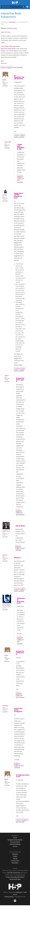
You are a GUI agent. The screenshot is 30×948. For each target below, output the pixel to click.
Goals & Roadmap (15, 844)
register (10, 67)
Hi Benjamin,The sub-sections (19, 77)
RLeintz (4, 555)
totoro (7, 375)
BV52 (4, 80)
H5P (15, 887)
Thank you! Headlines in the (20, 146)
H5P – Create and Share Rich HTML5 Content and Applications (15, 2)
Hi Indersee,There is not (22, 775)
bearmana (6, 531)
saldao (4, 195)
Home (15, 838)
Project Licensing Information (15, 877)
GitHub (15, 858)
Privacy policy (9, 897)
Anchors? (17, 558)
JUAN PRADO (6, 605)
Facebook (15, 854)
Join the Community (14, 873)
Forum (15, 846)
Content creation (11, 28)
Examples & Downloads (15, 840)
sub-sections (20, 526)
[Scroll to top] (15, 902)
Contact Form (15, 861)
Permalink (4, 86)
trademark (19, 892)
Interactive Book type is (20, 379)
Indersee (5, 706)
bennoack (12, 22)
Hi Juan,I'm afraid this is (20, 652)
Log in (3, 67)
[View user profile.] (5, 78)
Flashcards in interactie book (21, 600)
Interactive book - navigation (18, 709)
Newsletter (15, 863)
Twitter (15, 856)
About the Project (15, 879)
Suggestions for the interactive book (18, 195)
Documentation (15, 842)
